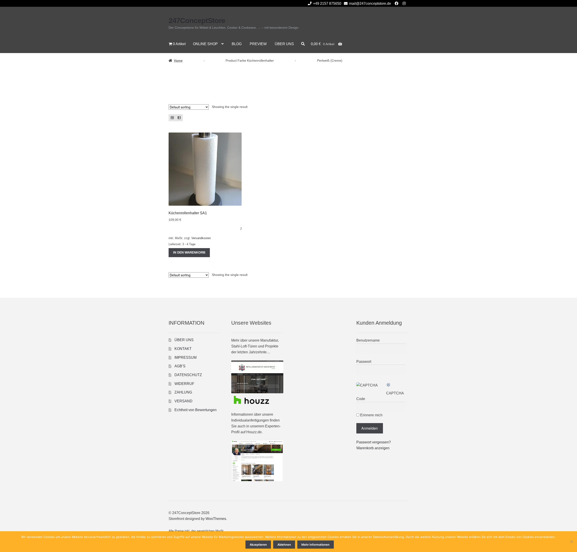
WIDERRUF (184, 384)
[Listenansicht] (179, 117)
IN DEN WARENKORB (189, 252)
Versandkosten (201, 238)
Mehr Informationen (315, 544)
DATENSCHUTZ (188, 375)
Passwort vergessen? (373, 442)
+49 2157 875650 (327, 3)
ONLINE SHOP (205, 44)
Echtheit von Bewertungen (195, 410)
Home (178, 60)
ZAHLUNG (183, 392)
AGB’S (179, 366)
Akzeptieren (258, 544)
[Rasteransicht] (172, 117)
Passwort (363, 361)
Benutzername (368, 340)
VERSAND (183, 401)
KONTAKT (183, 349)
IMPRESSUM (185, 357)
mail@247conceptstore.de (370, 3)
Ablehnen (284, 544)
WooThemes (216, 519)
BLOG (237, 44)
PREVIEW (258, 44)
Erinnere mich (370, 415)
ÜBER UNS (284, 44)
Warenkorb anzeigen (372, 448)
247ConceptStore (197, 20)
